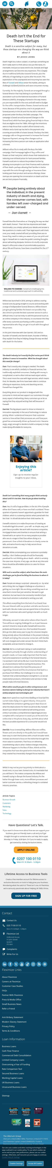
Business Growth (9, 800)
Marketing (6, 806)
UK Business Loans (10, 1082)
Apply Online (26, 849)
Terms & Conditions (11, 1030)
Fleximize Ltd (13, 933)
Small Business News (11, 1004)
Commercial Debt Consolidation (16, 1055)
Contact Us (12, 920)
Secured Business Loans (13, 1073)
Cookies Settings (16, 1163)
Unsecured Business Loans (14, 1087)
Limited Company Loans (13, 1060)
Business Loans (9, 1046)
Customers (7, 803)
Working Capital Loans (12, 1078)
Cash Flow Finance (10, 1050)
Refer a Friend (8, 1008)
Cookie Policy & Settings (11, 1157)
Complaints (12, 949)
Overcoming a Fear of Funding (16, 1064)
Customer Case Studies (12, 986)
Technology (7, 813)
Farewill (12, 83)
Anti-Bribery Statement (12, 1017)
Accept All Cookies (35, 1163)
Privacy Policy (8, 1026)
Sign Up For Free (26, 895)
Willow (21, 83)
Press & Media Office (11, 999)
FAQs (4, 990)
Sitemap (5, 1095)
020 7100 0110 (14, 925)
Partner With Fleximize (12, 995)
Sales (5, 810)
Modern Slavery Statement (14, 1021)
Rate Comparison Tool (12, 1069)
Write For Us (12, 954)
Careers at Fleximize (11, 981)
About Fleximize (9, 977)
